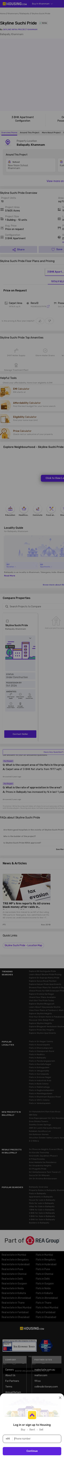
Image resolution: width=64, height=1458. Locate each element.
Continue (32, 1451)
